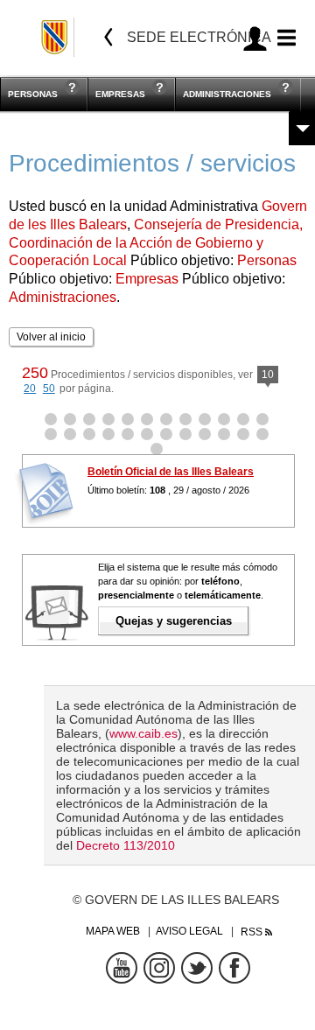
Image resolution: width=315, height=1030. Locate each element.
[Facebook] (234, 968)
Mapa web (113, 931)
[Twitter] (197, 968)
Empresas (120, 94)
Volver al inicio (51, 337)
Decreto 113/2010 (125, 845)
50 (49, 388)
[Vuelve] (108, 37)
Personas (33, 94)
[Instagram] (159, 968)
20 (30, 388)
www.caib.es (143, 733)
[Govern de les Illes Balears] (55, 37)
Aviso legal (189, 931)
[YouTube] (121, 968)
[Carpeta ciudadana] (255, 38)
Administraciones (227, 94)
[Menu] (284, 38)
